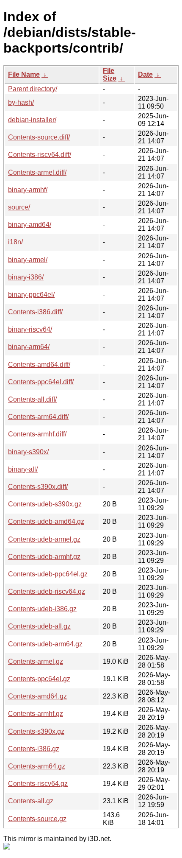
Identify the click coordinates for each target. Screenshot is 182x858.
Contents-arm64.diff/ (38, 416)
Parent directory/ (32, 88)
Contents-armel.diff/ (37, 172)
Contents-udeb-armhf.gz (44, 556)
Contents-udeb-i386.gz (42, 608)
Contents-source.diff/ (39, 137)
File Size (109, 74)
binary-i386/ (26, 277)
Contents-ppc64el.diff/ (41, 382)
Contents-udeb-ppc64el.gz (48, 574)
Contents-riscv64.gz (38, 783)
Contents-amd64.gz (37, 696)
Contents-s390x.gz (36, 731)
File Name (24, 74)
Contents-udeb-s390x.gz (45, 504)
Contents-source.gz (37, 818)
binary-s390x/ (28, 452)
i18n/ (15, 242)
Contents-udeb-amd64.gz (46, 521)
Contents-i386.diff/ (35, 312)
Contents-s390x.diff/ (38, 486)
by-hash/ (21, 102)
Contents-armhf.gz (35, 713)
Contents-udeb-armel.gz (44, 539)
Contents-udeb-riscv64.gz (46, 591)
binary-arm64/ (29, 346)
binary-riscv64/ (30, 329)
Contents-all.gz (30, 801)
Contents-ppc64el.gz (39, 678)
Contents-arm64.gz (36, 766)
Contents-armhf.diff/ (37, 434)
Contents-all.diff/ (32, 399)
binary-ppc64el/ (31, 294)
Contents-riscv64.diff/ (39, 154)
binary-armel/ (27, 259)
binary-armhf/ (27, 189)
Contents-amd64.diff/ (39, 364)
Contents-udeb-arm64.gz (45, 644)
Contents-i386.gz (33, 748)
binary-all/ (23, 469)
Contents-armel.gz (35, 661)
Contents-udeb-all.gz (39, 626)
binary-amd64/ (29, 224)
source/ (19, 207)
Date (145, 74)
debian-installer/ (32, 119)
